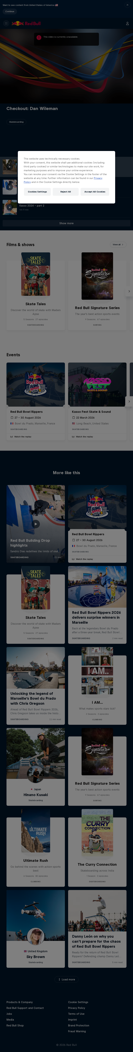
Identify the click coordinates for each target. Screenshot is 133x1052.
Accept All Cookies (95, 192)
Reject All (65, 192)
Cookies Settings (37, 192)
